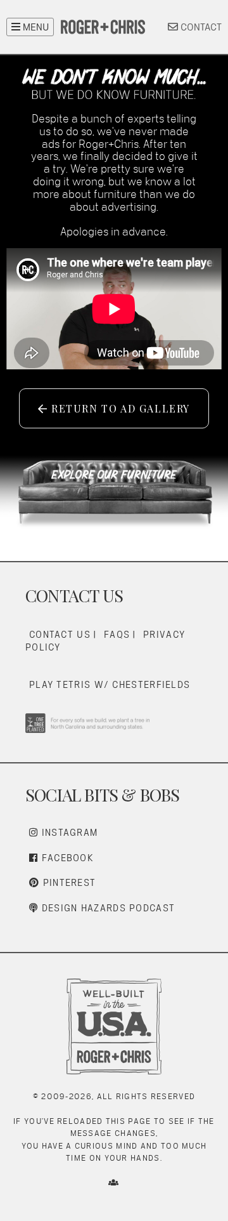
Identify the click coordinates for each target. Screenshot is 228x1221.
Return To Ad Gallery (119, 408)
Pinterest (67, 882)
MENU (34, 27)
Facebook (66, 857)
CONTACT (200, 27)
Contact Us (60, 634)
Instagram (68, 832)
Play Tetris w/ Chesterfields (109, 684)
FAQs (117, 634)
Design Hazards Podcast (106, 907)
